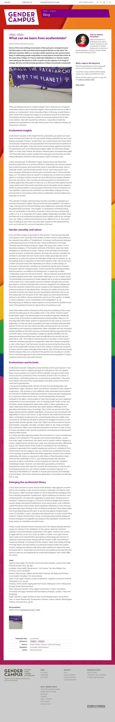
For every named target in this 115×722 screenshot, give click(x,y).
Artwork (44, 694)
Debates (12, 34)
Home (45, 11)
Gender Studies (35, 644)
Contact (44, 696)
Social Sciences (43, 647)
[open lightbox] (15, 622)
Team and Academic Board (50, 689)
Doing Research (70, 677)
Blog (46, 14)
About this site (46, 699)
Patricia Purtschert (36, 650)
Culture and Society (53, 644)
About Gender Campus (86, 2)
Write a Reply (80, 85)
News (7, 2)
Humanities (33, 647)
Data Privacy (45, 701)
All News (44, 672)
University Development (96, 675)
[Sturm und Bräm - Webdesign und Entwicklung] (96, 706)
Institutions (92, 672)
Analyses (20, 34)
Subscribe (44, 675)
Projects (27, 2)
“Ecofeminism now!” (27, 610)
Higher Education (49, 2)
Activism (44, 644)
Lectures (44, 677)
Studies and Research (95, 677)
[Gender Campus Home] (22, 17)
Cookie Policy (46, 704)
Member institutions (48, 691)
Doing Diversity (70, 675)
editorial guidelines (86, 79)
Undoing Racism (70, 680)
